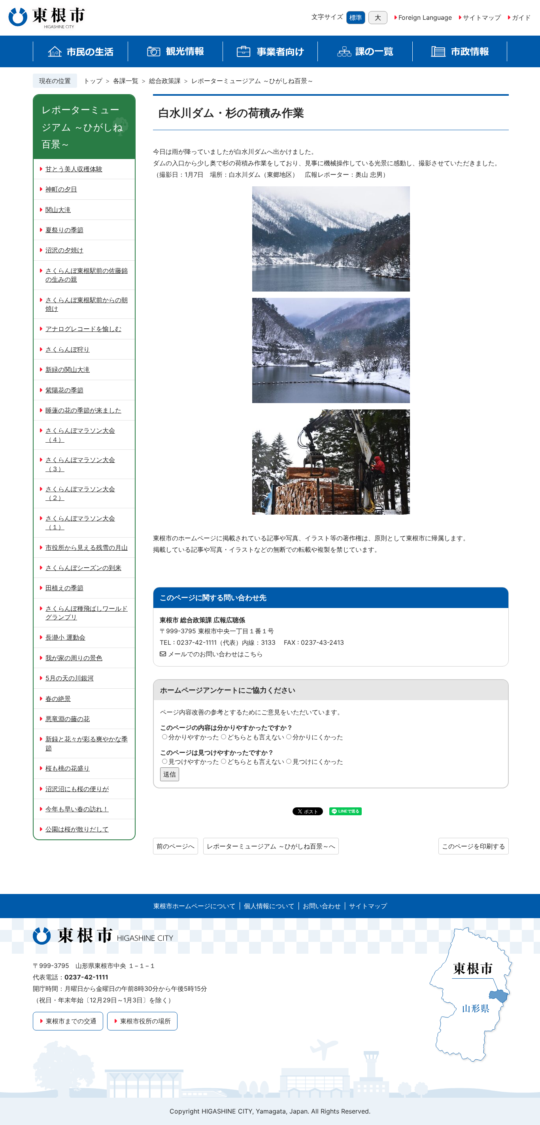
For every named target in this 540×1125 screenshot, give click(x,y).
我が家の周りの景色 (73, 658)
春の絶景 (58, 699)
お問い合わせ (322, 906)
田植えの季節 (64, 588)
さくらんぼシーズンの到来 (83, 568)
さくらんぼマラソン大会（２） (80, 493)
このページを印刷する (473, 846)
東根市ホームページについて (194, 906)
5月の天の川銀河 (69, 678)
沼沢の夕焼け (64, 250)
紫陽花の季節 (64, 390)
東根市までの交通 (71, 1021)
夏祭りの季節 (64, 230)
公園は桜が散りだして (77, 829)
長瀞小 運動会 (65, 637)
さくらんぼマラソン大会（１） (80, 522)
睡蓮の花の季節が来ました (83, 410)
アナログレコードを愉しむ (83, 329)
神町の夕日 (61, 189)
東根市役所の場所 (145, 1021)
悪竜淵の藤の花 (67, 719)
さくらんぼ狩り (67, 349)
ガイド (521, 17)
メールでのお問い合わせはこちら (215, 654)
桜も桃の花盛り (67, 768)
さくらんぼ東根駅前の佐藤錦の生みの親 (86, 275)
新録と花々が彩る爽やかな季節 (86, 743)
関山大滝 (58, 210)
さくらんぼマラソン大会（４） (80, 434)
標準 (355, 17)
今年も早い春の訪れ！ (77, 809)
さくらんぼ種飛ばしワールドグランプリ (86, 612)
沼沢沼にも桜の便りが (77, 789)
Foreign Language (425, 17)
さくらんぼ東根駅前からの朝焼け (86, 304)
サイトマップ (482, 17)
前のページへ (175, 846)
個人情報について (269, 906)
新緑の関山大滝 (67, 369)
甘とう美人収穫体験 (73, 169)
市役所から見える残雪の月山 (86, 547)
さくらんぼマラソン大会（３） (80, 464)
